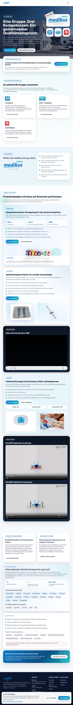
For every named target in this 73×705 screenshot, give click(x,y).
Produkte (51, 682)
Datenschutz (63, 682)
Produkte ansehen (10, 50)
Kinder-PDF (15, 407)
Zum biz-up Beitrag (61, 64)
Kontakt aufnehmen (26, 241)
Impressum (63, 680)
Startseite (51, 680)
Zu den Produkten (12, 241)
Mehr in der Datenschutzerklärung (12, 701)
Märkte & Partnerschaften (48, 556)
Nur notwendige (51, 698)
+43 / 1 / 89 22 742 (37, 687)
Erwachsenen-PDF (57, 407)
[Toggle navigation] (68, 3)
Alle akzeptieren (64, 698)
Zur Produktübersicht (12, 558)
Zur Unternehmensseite (12, 114)
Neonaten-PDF (36, 407)
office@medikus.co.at (37, 691)
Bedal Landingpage (26, 402)
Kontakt (51, 689)
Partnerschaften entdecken (26, 50)
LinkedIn (62, 685)
